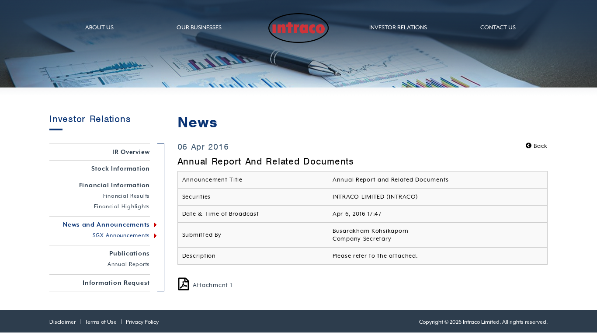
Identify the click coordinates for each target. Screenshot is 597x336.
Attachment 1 (213, 285)
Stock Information (120, 168)
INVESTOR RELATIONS (398, 27)
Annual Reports (129, 264)
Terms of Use (101, 322)
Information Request (116, 282)
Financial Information (114, 185)
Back (540, 146)
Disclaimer (62, 322)
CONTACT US (498, 27)
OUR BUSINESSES (199, 27)
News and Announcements (106, 224)
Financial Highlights (122, 206)
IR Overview (131, 151)
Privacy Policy (142, 322)
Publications (129, 253)
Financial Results (126, 196)
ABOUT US (99, 27)
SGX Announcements (121, 235)
